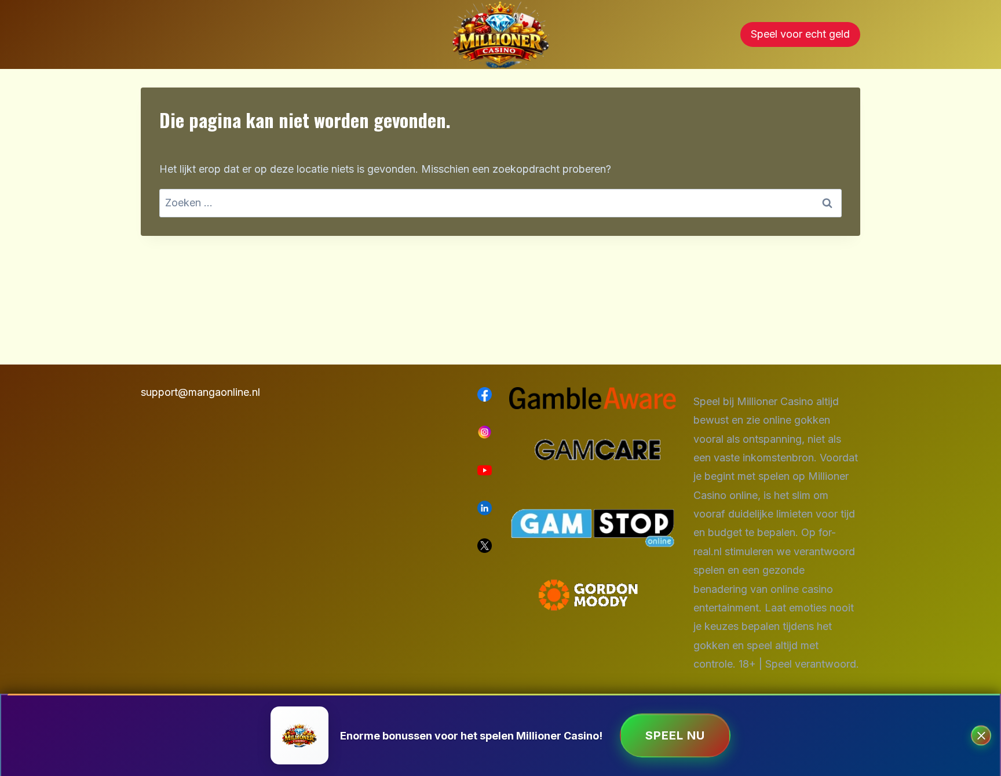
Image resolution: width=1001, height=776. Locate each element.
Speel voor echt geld (800, 34)
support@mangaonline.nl (200, 392)
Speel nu (675, 735)
